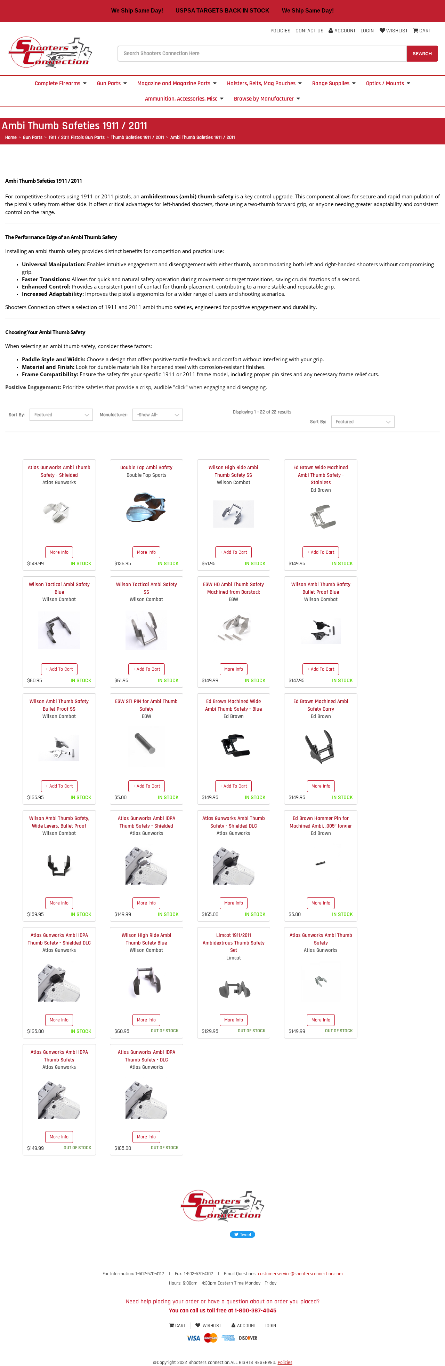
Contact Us (310, 30)
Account (344, 30)
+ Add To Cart (233, 552)
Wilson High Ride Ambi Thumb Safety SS (233, 471)
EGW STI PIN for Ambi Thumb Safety (146, 705)
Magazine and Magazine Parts (173, 83)
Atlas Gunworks (59, 482)
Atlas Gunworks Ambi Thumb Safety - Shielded (59, 471)
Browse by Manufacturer (264, 99)
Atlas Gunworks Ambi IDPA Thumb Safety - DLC (146, 1056)
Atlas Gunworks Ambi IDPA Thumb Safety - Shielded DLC (59, 939)
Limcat (233, 958)
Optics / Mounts (385, 83)
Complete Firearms (57, 83)
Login (367, 30)
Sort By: (17, 415)
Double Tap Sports (147, 475)
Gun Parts (109, 83)
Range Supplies (330, 83)
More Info (59, 552)
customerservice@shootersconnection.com (300, 1274)
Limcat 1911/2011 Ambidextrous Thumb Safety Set (234, 943)
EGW (233, 599)
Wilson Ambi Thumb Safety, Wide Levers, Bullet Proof (59, 822)
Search (422, 53)
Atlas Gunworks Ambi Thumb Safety (321, 939)
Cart (180, 1325)
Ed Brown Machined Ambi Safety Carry (320, 705)
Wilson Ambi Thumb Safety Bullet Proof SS (59, 705)
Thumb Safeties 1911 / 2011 (137, 137)
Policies (280, 30)
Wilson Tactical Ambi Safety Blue (59, 588)
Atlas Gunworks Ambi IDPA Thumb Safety (59, 1056)
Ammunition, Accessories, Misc (181, 99)
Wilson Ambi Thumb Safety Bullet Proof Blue (320, 588)
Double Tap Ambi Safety (146, 467)
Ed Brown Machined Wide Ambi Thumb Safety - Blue (233, 705)
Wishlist (397, 30)
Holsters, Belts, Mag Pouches (261, 83)
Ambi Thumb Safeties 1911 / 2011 (202, 137)
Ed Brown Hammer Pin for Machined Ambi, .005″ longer (321, 822)
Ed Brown (321, 490)
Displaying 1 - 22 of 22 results (262, 412)
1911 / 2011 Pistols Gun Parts (77, 137)
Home (11, 137)
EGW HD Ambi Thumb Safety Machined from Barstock (233, 588)
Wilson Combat (233, 482)
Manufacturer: (114, 415)
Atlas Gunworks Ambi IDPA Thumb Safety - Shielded (146, 822)
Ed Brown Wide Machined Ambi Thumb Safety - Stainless (320, 475)
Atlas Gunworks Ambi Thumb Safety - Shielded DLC (233, 822)
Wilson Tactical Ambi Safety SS (146, 588)
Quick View (59, 508)
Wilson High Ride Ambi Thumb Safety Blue (146, 939)
